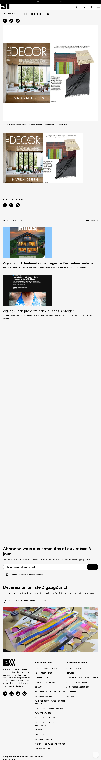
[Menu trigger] (98, 7)
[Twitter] (11, 695)
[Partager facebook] (5, 21)
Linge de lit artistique (45, 682)
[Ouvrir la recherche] (76, 6)
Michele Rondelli (35, 125)
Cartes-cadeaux (42, 748)
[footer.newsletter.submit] (92, 567)
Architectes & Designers (77, 687)
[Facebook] (5, 695)
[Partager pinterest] (18, 21)
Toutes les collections (46, 668)
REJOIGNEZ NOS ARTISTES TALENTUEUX (23, 600)
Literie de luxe (41, 678)
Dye (23, 125)
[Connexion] (83, 6)
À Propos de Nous (74, 668)
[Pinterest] (24, 695)
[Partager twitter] (11, 21)
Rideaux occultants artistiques (50, 692)
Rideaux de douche (43, 739)
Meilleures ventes (43, 673)
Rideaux (38, 687)
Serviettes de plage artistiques (50, 744)
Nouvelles (71, 692)
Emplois (70, 673)
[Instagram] (18, 695)
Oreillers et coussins (45, 718)
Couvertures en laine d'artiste (49, 708)
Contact (70, 696)
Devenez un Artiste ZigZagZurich (82, 678)
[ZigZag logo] (5, 6)
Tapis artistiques (43, 713)
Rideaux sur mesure (44, 696)
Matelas (38, 730)
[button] (90, 6)
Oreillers (39, 734)
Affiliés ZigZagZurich (76, 682)
